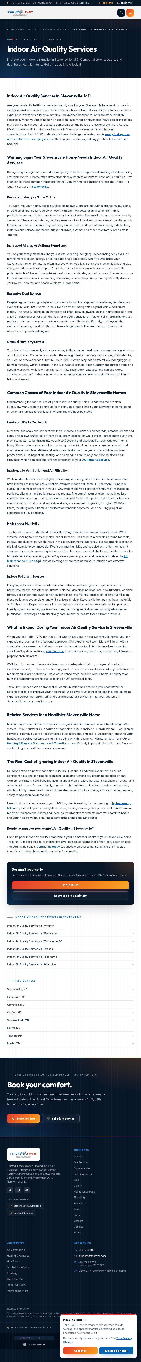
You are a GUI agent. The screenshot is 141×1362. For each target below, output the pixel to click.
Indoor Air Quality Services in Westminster (70, 933)
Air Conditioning (16, 1249)
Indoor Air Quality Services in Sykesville (70, 964)
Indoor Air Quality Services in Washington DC (70, 941)
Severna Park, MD (70, 1020)
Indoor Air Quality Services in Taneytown (70, 956)
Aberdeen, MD (70, 1004)
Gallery (78, 1185)
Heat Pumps (14, 1261)
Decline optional (116, 1350)
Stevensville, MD (70, 989)
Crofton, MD (70, 1012)
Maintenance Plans (84, 1191)
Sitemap (78, 1232)
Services (24, 29)
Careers (78, 1220)
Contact (78, 1226)
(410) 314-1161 (70, 885)
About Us (79, 1156)
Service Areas (82, 1168)
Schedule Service (63, 1118)
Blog (76, 1179)
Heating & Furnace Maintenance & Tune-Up (36, 743)
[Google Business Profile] (27, 1190)
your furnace (55, 651)
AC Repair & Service (95, 460)
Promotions (80, 1203)
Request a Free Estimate (70, 895)
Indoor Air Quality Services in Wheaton (70, 925)
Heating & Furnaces (18, 1255)
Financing (79, 1197)
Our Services (81, 1162)
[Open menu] (130, 13)
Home (11, 29)
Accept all (80, 1350)
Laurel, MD (70, 1027)
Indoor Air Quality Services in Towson (70, 948)
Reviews (79, 1209)
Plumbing (12, 1273)
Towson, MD (70, 1035)
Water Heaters (15, 1279)
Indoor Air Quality (48, 29)
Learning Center (83, 1174)
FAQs (77, 1214)
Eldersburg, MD (70, 996)
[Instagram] (18, 1190)
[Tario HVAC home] (20, 13)
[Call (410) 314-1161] (121, 13)
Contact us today (48, 846)
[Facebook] (10, 1190)
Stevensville (40, 186)
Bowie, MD (70, 1043)
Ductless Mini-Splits (18, 1267)
